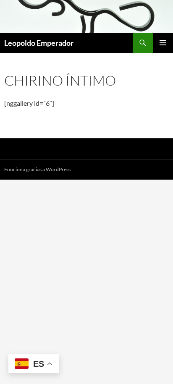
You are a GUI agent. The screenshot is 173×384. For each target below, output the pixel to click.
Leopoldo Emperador (38, 42)
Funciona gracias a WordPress (37, 169)
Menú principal (163, 43)
